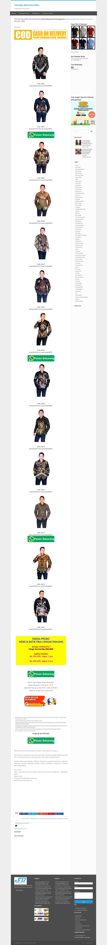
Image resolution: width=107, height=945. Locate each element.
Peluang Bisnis (79, 265)
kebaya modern (79, 243)
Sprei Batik (78, 291)
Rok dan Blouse (79, 277)
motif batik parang (80, 257)
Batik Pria (77, 195)
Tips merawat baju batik (81, 297)
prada (76, 267)
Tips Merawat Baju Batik (81, 910)
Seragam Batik (79, 287)
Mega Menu (36, 13)
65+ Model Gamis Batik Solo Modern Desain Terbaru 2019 (42, 902)
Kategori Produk (25, 13)
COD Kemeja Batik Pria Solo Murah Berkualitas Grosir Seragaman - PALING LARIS (39, 20)
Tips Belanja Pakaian (80, 908)
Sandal (77, 279)
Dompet (77, 213)
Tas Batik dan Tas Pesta (20, 828)
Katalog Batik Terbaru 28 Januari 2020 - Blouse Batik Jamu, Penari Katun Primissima (43, 893)
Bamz (91, 942)
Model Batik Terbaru (80, 255)
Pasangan (78, 263)
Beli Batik (77, 199)
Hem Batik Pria (79, 223)
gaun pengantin (79, 219)
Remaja (77, 273)
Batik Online (78, 191)
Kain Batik (77, 233)
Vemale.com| (77, 937)
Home (14, 13)
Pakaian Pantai (79, 261)
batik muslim (78, 189)
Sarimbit (77, 281)
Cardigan (77, 207)
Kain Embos (78, 237)
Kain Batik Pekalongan (81, 235)
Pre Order (77, 269)
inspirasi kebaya (79, 225)
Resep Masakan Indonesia (82, 926)
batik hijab (78, 183)
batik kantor (78, 185)
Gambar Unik (78, 928)
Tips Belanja (78, 295)
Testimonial (78, 924)
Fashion (82, 937)
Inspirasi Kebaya (48, 13)
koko (76, 249)
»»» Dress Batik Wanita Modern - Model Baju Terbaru (87, 142)
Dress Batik (78, 215)
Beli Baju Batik (79, 197)
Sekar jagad (78, 285)
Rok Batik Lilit (78, 275)
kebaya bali (78, 241)
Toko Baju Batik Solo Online (26, 5)
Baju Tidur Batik (79, 175)
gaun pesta (78, 221)
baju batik (77, 167)
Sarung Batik (78, 283)
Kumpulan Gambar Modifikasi (83, 930)
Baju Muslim (78, 171)
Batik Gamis (78, 181)
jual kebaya (78, 229)
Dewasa (77, 211)
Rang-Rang (78, 271)
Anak (76, 165)
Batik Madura (78, 187)
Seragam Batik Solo (80, 935)
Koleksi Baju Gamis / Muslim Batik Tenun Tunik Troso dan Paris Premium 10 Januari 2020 (43, 898)
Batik (76, 179)
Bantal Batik (78, 177)
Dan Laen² (78, 918)
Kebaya (77, 239)
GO (91, 131)
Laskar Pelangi (79, 253)
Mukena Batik (78, 259)
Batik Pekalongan (79, 193)
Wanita (77, 299)
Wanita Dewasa (79, 301)
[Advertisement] (41, 798)
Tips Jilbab (87, 937)
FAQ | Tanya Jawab (80, 217)
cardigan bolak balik (80, 209)
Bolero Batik (78, 205)
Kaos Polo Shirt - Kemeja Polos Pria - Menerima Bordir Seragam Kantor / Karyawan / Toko (44, 818)
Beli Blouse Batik (79, 201)
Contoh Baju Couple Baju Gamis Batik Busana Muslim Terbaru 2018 (87, 151)
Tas (76, 293)
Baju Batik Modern (80, 169)
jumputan (77, 231)
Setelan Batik (78, 289)
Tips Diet (77, 922)
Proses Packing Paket (80, 920)
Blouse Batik (78, 203)
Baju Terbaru (78, 173)
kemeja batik (78, 247)
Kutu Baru (77, 251)
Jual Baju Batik (79, 227)
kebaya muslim (79, 245)
